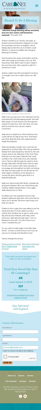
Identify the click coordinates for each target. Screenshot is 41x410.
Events (21, 376)
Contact (22, 381)
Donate (32, 381)
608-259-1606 (20, 392)
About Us (12, 376)
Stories (30, 376)
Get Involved (10, 381)
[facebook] (20, 396)
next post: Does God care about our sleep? (30, 246)
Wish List (23, 290)
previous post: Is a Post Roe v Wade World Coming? (11, 246)
